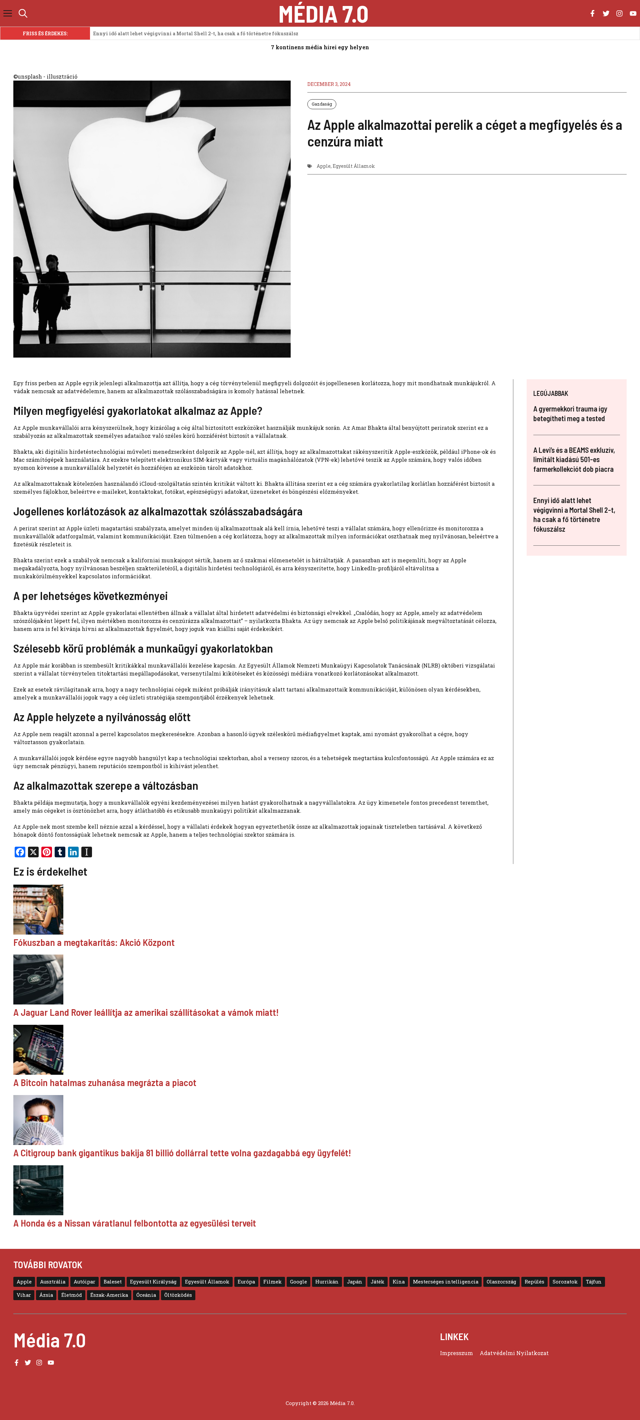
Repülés (534, 1281)
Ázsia (46, 1295)
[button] (23, 13)
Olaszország (501, 1281)
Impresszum (456, 1352)
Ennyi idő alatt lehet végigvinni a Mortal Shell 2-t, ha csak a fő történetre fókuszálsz (195, 33)
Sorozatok (565, 1281)
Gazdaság (322, 104)
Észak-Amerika (109, 1295)
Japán (354, 1281)
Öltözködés (178, 1295)
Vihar (24, 1295)
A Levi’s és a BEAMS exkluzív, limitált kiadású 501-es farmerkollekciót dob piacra (574, 459)
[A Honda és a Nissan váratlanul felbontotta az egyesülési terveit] (320, 1191)
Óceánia (146, 1295)
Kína (399, 1281)
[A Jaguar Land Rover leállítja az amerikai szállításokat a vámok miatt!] (320, 980)
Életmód (71, 1295)
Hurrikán (327, 1281)
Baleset (113, 1281)
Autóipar (84, 1281)
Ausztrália (52, 1281)
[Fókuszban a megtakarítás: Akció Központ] (320, 911)
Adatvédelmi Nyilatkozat (514, 1352)
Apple (324, 166)
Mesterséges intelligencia (445, 1281)
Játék (377, 1281)
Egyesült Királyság (153, 1281)
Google (298, 1281)
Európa (246, 1281)
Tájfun (594, 1281)
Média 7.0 (323, 13)
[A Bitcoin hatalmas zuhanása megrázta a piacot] (320, 1051)
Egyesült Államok (354, 166)
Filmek (272, 1281)
